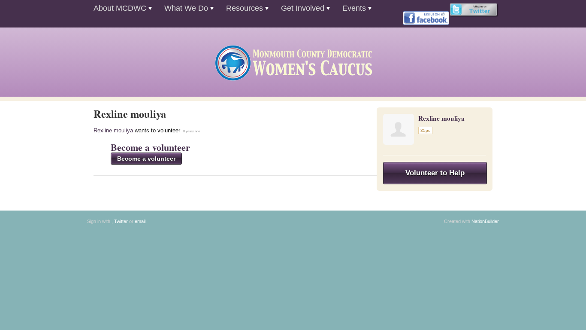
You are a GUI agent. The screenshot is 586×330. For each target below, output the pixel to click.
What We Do (186, 8)
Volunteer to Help (435, 173)
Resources (244, 8)
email (140, 221)
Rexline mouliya (113, 130)
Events (354, 8)
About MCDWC (120, 8)
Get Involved (302, 8)
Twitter (121, 221)
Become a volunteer (150, 147)
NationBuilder (485, 221)
